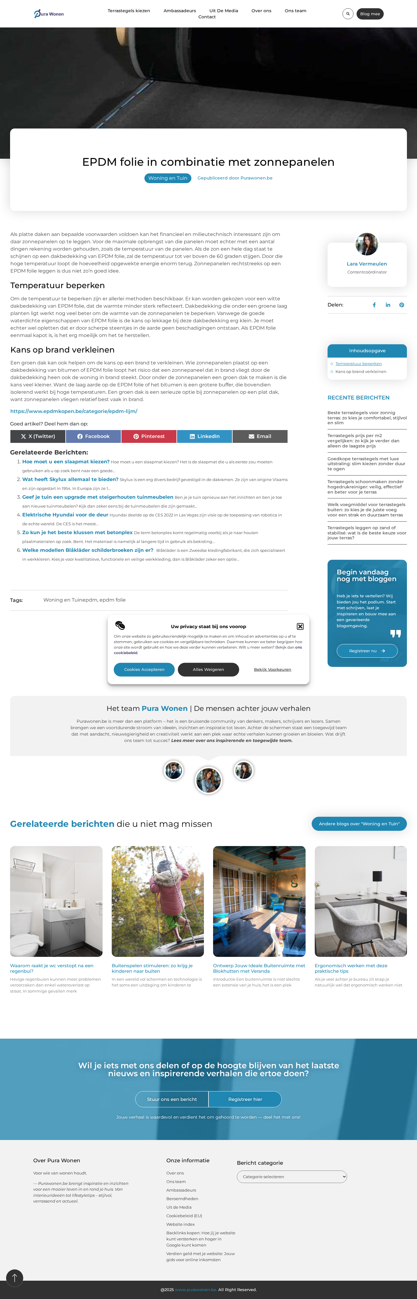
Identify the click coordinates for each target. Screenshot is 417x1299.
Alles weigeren (208, 669)
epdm (89, 600)
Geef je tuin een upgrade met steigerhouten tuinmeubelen (97, 497)
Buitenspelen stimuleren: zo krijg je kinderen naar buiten (152, 968)
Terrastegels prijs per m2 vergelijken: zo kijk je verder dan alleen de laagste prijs (364, 441)
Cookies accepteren (144, 669)
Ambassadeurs (180, 10)
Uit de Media (179, 1207)
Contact (207, 17)
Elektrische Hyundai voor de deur (65, 515)
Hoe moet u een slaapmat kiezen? (66, 462)
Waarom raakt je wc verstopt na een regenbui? (51, 968)
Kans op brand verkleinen (360, 371)
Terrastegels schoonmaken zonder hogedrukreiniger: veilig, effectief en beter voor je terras (366, 487)
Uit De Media (223, 10)
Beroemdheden (182, 1198)
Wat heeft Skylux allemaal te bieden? (70, 479)
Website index (180, 1224)
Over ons (261, 10)
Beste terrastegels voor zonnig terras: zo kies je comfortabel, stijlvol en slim (367, 418)
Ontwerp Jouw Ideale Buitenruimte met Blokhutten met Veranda (259, 968)
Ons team (295, 10)
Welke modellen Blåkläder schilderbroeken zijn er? (87, 550)
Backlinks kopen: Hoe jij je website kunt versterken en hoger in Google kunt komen (200, 1238)
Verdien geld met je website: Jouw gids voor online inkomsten (200, 1256)
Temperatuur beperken (358, 363)
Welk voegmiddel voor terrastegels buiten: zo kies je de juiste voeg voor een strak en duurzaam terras (366, 510)
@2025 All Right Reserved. (209, 1289)
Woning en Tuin (167, 178)
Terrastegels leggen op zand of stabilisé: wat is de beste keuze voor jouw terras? (367, 533)
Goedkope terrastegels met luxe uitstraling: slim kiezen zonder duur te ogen (366, 464)
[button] (300, 626)
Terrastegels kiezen (129, 10)
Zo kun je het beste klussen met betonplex (77, 532)
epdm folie (113, 600)
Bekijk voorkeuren (272, 669)
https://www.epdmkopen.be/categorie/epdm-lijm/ (73, 411)
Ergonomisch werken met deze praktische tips (351, 968)
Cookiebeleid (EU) (184, 1215)
